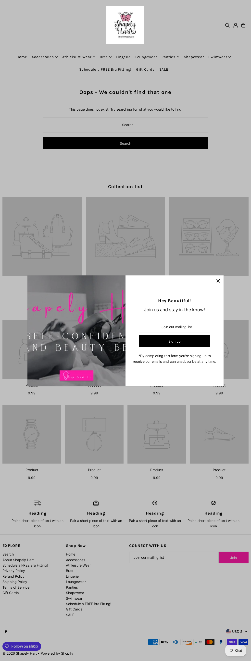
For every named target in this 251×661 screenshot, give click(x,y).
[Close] (218, 281)
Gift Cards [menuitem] (145, 69)
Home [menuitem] (21, 57)
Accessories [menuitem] (43, 57)
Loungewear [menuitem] (146, 57)
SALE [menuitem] (163, 69)
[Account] (235, 25)
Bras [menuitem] (104, 57)
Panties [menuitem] (168, 57)
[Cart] (243, 25)
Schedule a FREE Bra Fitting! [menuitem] (105, 69)
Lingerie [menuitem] (123, 57)
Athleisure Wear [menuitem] (76, 57)
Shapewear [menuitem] (194, 57)
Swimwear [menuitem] (217, 57)
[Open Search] (227, 25)
